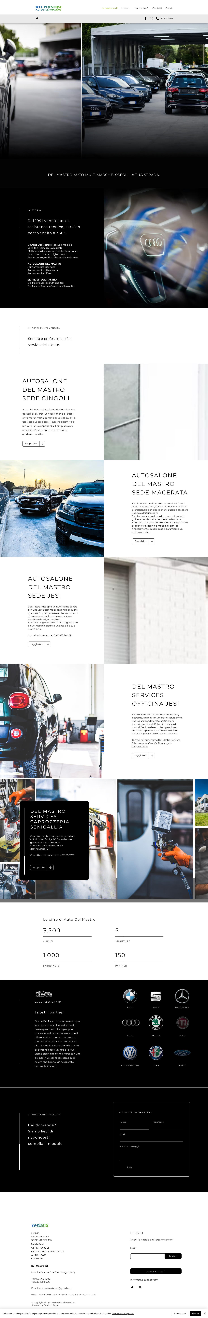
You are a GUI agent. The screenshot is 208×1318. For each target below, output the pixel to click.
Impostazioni (180, 1313)
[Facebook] (145, 18)
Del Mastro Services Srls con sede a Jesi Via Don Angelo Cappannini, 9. (156, 743)
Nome (123, 1122)
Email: (34, 1288)
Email (122, 1134)
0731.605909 (167, 18)
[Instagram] (151, 18)
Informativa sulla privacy (123, 1313)
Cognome (159, 1122)
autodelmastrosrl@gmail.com (55, 1288)
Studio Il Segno (51, 1305)
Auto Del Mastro (41, 244)
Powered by (38, 1305)
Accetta (195, 1313)
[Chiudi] (204, 1313)
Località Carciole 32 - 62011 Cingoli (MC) (53, 1272)
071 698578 (68, 855)
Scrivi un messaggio (130, 1146)
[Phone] (157, 18)
